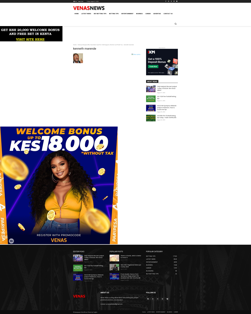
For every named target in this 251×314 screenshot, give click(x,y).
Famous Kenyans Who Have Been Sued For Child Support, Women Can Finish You (100, 45)
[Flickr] (158, 299)
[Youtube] (177, 1)
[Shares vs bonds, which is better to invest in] (114, 258)
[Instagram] (168, 1)
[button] (175, 23)
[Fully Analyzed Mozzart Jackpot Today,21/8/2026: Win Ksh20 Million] (151, 88)
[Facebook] (166, 1)
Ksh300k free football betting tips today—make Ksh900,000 (166, 117)
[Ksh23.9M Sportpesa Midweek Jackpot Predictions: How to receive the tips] (151, 108)
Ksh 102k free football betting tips (93, 267)
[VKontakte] (167, 299)
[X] (171, 1)
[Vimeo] (174, 1)
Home (75, 45)
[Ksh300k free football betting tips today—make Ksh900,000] (151, 118)
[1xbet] (31, 41)
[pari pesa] (59, 243)
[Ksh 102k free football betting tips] (151, 98)
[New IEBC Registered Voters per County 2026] (114, 267)
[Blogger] (148, 299)
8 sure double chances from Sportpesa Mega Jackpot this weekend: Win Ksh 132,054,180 (130, 276)
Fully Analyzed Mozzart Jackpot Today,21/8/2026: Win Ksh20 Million (167, 88)
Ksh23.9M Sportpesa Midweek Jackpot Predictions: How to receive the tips (166, 107)
